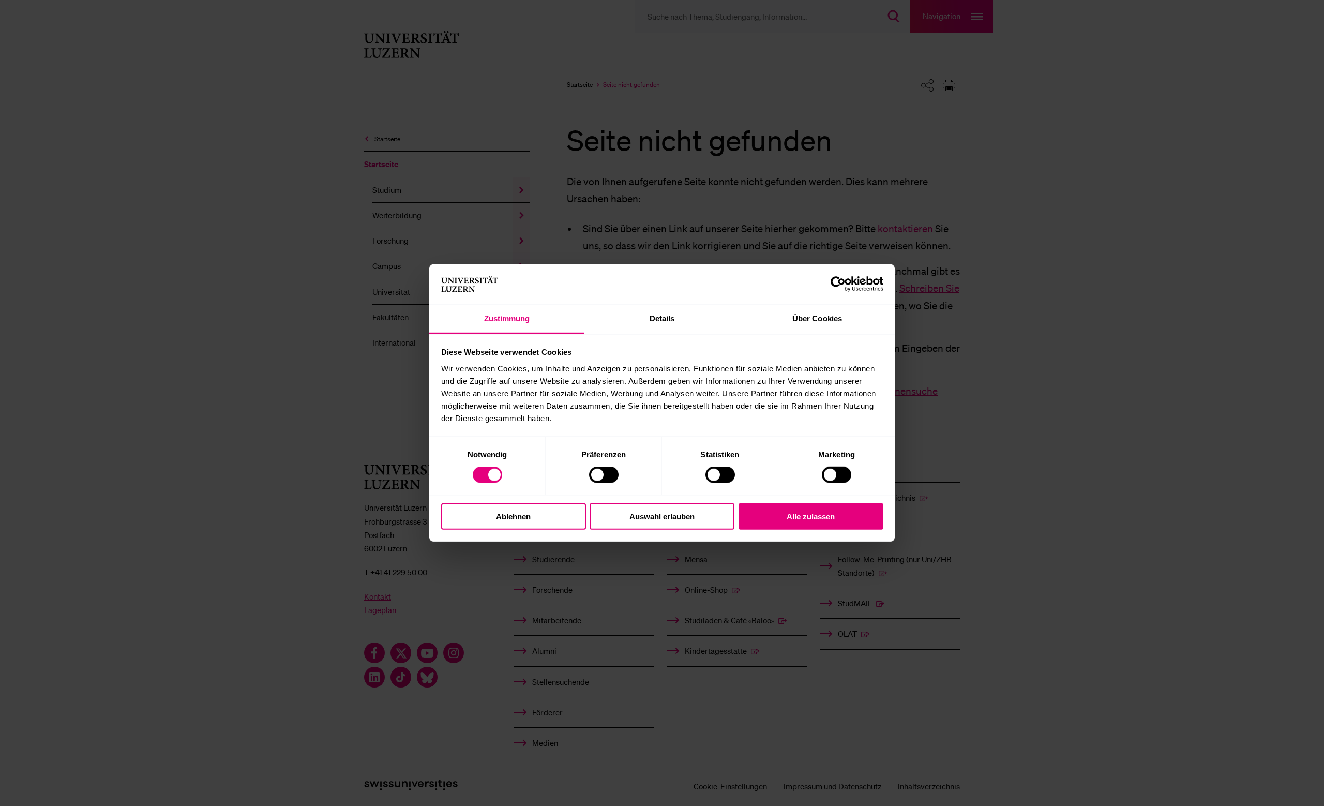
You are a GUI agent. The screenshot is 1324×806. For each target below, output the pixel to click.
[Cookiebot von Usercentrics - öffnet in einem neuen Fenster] (838, 284)
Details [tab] (662, 318)
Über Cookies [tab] (817, 318)
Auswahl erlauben (662, 516)
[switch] (604, 475)
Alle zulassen (811, 516)
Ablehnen (513, 516)
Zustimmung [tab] (507, 318)
